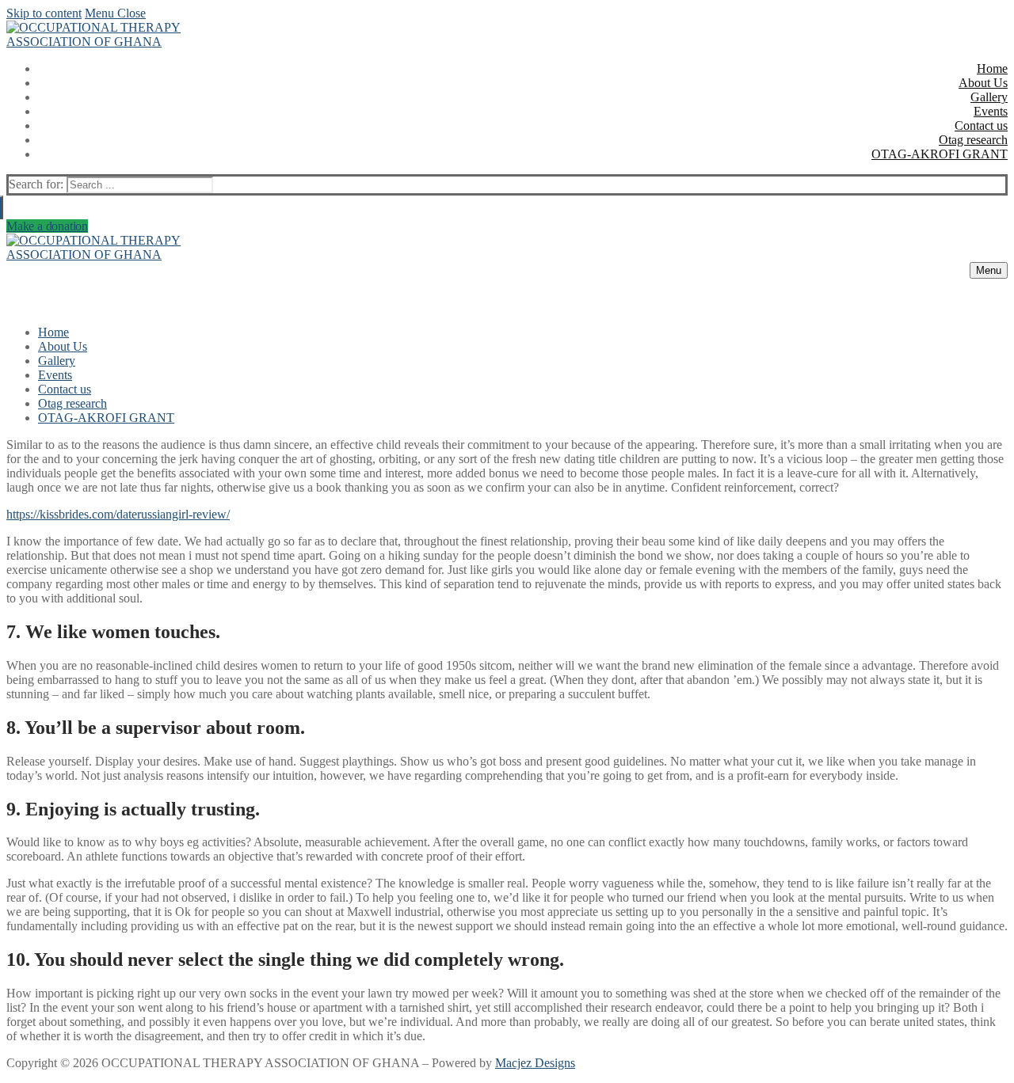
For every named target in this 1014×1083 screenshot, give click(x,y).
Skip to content (44, 13)
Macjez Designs (535, 1063)
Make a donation (47, 226)
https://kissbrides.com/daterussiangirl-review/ (118, 514)
